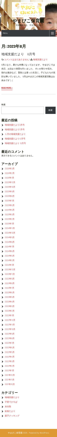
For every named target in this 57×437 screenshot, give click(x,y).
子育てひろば (11, 402)
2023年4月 (10, 301)
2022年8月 (10, 338)
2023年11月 (10, 274)
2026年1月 (9, 177)
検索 (3, 104)
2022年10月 (10, 329)
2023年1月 (9, 315)
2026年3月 (10, 168)
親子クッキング (12, 415)
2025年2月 (10, 219)
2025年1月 (9, 223)
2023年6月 (10, 292)
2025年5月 (10, 210)
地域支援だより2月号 (15, 129)
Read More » (6, 88)
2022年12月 (10, 320)
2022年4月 (10, 356)
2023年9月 (10, 278)
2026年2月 (10, 173)
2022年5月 (10, 352)
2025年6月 (10, 205)
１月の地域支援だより (15, 134)
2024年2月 (10, 260)
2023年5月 (10, 297)
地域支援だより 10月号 (15, 143)
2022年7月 (9, 343)
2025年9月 (10, 191)
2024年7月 (9, 246)
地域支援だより (40, 59)
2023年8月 (10, 283)
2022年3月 (10, 361)
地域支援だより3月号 (15, 125)
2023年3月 (10, 306)
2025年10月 (10, 187)
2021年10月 (10, 384)
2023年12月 (10, 269)
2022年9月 (10, 334)
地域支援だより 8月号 (18, 54)
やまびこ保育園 (28, 21)
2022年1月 (9, 370)
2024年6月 (10, 251)
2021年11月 (9, 379)
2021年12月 (10, 375)
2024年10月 (10, 233)
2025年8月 (10, 196)
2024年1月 (9, 265)
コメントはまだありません (16, 59)
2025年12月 (10, 182)
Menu (5, 33)
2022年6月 (10, 347)
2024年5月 (10, 256)
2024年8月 (10, 242)
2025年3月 (10, 214)
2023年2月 (10, 311)
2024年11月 (10, 228)
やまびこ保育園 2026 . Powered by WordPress (28, 433)
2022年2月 (10, 366)
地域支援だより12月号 (15, 138)
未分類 (8, 406)
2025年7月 (9, 200)
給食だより (10, 411)
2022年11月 (10, 324)
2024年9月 (10, 237)
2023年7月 (9, 288)
